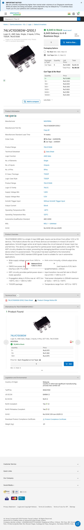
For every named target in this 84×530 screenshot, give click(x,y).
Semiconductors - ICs (17, 24)
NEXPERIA (47, 121)
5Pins (46, 169)
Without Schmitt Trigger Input (54, 201)
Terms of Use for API (61, 507)
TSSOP (46, 174)
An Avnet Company (10, 518)
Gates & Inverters (40, 24)
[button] (5, 13)
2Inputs (46, 165)
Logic (30, 24)
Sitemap (72, 507)
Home (6, 24)
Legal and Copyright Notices (27, 507)
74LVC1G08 (48, 147)
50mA (46, 205)
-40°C (46, 210)
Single (46, 160)
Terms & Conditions (45, 507)
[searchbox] (40, 19)
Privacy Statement (10, 507)
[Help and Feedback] (77, 523)
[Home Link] (19, 13)
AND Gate (47, 156)
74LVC (46, 187)
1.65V (46, 192)
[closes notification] (81, 2)
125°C (46, 214)
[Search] (78, 19)
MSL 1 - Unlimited (50, 223)
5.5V (45, 196)
